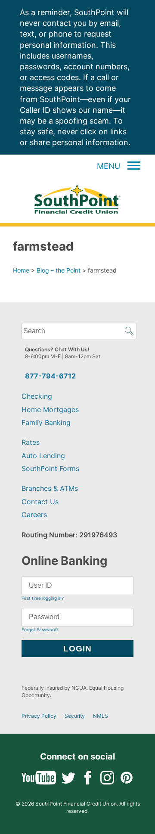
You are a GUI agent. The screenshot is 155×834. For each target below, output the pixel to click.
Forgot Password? (40, 629)
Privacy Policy (39, 716)
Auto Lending (43, 455)
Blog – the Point (59, 270)
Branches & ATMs (50, 488)
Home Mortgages (50, 409)
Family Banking (46, 422)
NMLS (100, 716)
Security (75, 716)
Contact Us (40, 501)
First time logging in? (43, 598)
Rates (31, 442)
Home (21, 270)
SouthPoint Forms (50, 468)
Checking (37, 396)
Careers (34, 514)
